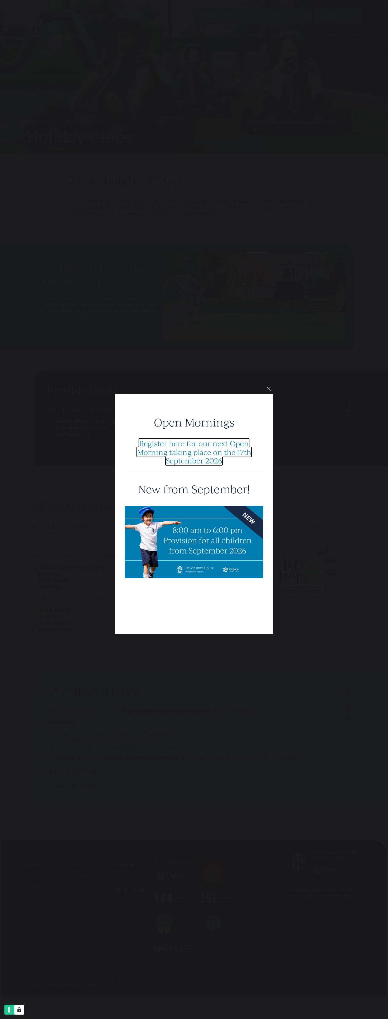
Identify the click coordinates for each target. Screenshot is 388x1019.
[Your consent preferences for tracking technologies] (19, 1010)
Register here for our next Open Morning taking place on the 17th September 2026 (194, 452)
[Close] (268, 388)
